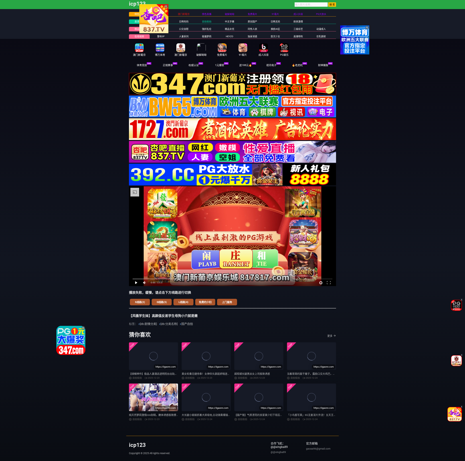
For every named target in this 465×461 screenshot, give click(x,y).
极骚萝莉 (206, 36)
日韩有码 (184, 21)
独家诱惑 (252, 36)
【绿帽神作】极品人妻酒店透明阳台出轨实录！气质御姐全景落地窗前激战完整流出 (176, 373)
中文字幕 (229, 21)
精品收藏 (139, 29)
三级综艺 (298, 29)
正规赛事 (168, 65)
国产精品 (161, 21)
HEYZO (229, 36)
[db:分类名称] (169, 324)
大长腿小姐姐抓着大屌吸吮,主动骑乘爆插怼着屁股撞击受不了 (216, 414)
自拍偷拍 (206, 21)
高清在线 (139, 21)
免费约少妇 (205, 302)
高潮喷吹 (298, 36)
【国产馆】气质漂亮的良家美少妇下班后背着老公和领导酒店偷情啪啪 (273, 414)
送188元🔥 (245, 65)
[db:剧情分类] (148, 324)
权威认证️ (194, 65)
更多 (329, 335)
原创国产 (252, 21)
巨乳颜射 (321, 36)
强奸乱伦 (206, 29)
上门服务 (227, 302)
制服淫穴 (161, 29)
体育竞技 (142, 65)
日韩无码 (275, 21)
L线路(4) (183, 302)
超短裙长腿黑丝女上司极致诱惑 (252, 373)
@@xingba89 (278, 452)
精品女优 (229, 29)
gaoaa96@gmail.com (318, 448)
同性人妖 (252, 29)
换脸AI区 (275, 29)
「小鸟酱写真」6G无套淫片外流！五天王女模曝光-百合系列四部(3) (325, 414)
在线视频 (139, 36)
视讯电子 (271, 65)
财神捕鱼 (323, 65)
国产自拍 (187, 324)
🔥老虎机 (297, 65)
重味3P (161, 36)
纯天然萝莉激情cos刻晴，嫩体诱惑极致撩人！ (155, 414)
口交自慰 (184, 29)
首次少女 (275, 36)
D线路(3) (162, 302)
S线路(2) (140, 302)
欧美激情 (298, 21)
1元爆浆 (219, 65)
